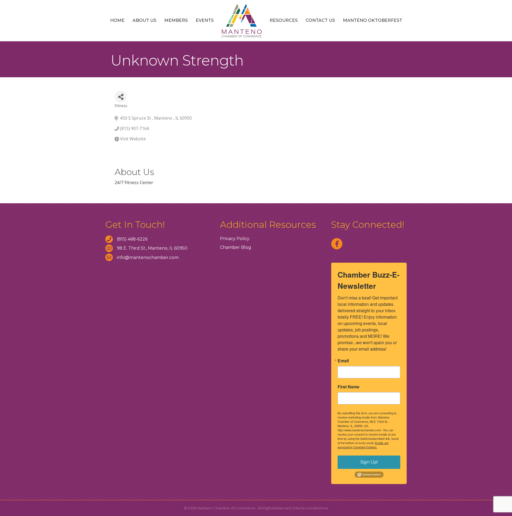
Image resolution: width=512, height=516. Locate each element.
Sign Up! (369, 462)
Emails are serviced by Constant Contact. (363, 445)
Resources (284, 20)
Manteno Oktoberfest (372, 20)
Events (205, 20)
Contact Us (320, 20)
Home (117, 20)
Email (343, 361)
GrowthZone (317, 508)
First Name (348, 387)
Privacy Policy (234, 238)
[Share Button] (121, 97)
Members (176, 20)
